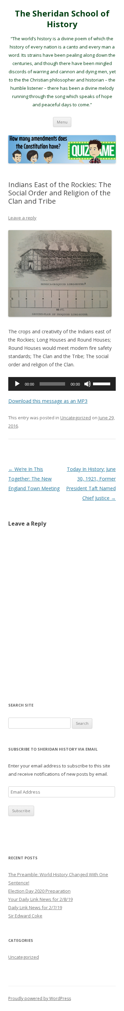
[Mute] (87, 383)
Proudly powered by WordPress (39, 998)
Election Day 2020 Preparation (39, 891)
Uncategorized (75, 418)
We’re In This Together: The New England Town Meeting (34, 479)
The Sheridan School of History (62, 19)
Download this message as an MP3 (47, 401)
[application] (62, 384)
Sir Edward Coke (25, 916)
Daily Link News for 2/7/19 (35, 907)
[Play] (17, 383)
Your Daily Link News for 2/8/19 (40, 899)
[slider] (102, 383)
